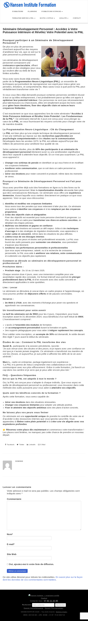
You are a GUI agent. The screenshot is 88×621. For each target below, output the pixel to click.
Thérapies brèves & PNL (23, 18)
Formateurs (17, 11)
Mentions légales (61, 612)
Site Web (11, 554)
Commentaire (14, 499)
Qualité (63, 18)
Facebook (10, 444)
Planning (32, 11)
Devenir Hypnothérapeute (33, 608)
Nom (10, 534)
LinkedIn (32, 444)
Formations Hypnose (51, 11)
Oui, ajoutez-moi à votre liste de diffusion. (31, 564)
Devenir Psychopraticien (54, 608)
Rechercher (26, 605)
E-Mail (42, 444)
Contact (77, 18)
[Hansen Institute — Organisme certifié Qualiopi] (44, 597)
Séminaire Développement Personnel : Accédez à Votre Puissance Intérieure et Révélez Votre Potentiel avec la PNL (43, 31)
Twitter (21, 444)
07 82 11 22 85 (51, 601)
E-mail (10, 544)
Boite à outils (47, 18)
